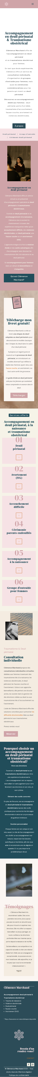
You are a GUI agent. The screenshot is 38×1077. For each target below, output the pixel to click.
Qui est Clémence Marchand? (19, 278)
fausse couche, (11, 368)
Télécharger (19, 395)
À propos (19, 126)
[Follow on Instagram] (32, 1064)
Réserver (11, 733)
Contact (30, 1058)
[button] (21, 1001)
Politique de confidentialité (19, 1075)
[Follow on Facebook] (28, 1064)
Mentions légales (25, 1072)
